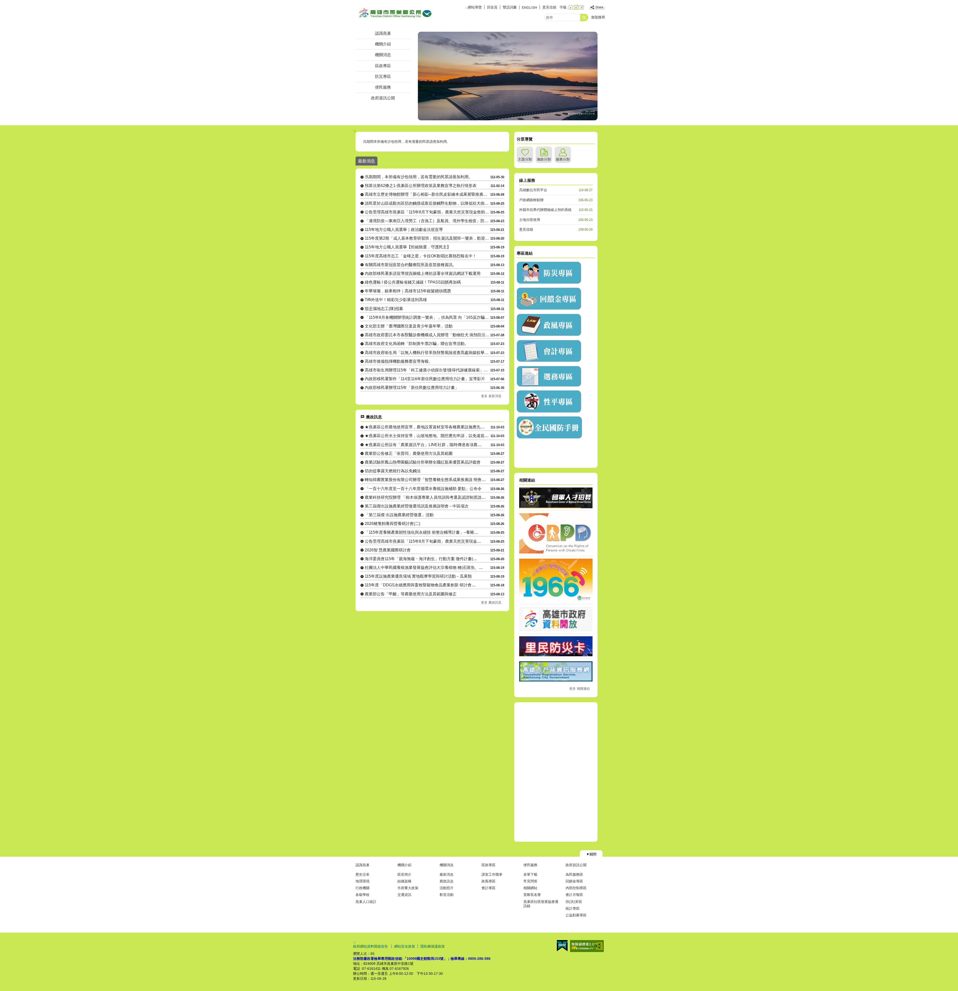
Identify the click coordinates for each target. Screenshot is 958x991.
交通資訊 (404, 895)
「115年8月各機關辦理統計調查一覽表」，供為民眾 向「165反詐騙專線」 (427, 317)
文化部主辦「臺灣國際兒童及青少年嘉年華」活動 (409, 326)
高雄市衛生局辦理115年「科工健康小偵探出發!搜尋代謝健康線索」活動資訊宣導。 (427, 370)
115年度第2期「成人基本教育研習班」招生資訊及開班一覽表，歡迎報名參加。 (427, 238)
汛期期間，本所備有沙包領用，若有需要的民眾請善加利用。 (419, 177)
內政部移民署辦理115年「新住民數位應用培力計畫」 (412, 387)
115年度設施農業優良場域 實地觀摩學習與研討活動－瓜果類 (418, 576)
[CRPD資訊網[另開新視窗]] (556, 552)
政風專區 (488, 881)
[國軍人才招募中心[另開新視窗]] (556, 507)
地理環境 (362, 881)
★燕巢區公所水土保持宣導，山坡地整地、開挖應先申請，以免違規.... (426, 436)
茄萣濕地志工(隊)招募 (384, 309)
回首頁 (492, 7)
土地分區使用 (529, 220)
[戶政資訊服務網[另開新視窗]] (556, 680)
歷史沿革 (362, 874)
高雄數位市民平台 (533, 190)
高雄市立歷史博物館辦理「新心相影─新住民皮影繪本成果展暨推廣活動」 (427, 194)
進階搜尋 (598, 17)
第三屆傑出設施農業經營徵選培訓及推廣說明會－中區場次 (417, 506)
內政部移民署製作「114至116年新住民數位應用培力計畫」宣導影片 (425, 379)
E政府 (562, 945)
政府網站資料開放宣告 (371, 946)
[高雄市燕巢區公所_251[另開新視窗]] (549, 309)
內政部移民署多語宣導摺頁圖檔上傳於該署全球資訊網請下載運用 (422, 273)
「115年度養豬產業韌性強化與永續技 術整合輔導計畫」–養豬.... (421, 532)
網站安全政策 (404, 946)
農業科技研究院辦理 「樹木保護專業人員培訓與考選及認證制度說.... (425, 497)
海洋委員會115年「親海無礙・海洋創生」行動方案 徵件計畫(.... (421, 559)
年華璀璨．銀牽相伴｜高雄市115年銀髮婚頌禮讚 (408, 291)
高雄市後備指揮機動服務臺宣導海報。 (399, 361)
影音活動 (447, 895)
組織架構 (404, 881)
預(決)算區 (574, 902)
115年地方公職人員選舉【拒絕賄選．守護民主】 (408, 247)
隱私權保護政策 (432, 946)
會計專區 (488, 888)
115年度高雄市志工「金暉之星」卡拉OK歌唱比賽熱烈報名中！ (421, 256)
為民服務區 (574, 874)
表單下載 (530, 874)
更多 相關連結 (579, 688)
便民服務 (383, 87)
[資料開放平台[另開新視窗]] (556, 630)
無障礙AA (587, 946)
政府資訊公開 (383, 98)
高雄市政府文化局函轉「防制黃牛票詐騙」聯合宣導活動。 (417, 343)
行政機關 (362, 888)
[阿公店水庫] (508, 76)
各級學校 (362, 895)
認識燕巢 (383, 33)
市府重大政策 (407, 888)
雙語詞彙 (510, 7)
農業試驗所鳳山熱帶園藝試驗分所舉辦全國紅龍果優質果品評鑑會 (422, 462)
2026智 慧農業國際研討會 (388, 550)
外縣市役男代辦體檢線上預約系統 (545, 210)
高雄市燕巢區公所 (395, 13)
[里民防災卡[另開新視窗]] (556, 655)
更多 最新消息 (491, 396)
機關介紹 (383, 44)
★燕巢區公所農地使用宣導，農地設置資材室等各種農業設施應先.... (424, 427)
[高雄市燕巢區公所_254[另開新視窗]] (549, 386)
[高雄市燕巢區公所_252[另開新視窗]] (549, 335)
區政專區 (383, 66)
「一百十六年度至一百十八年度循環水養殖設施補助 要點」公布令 (423, 489)
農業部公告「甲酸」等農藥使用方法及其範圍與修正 (411, 594)
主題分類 (525, 159)
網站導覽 (475, 7)
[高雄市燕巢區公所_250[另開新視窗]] (549, 283)
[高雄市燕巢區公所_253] (549, 361)
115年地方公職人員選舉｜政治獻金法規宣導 (404, 229)
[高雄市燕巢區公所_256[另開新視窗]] (550, 438)
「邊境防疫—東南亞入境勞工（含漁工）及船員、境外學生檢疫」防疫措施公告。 (427, 221)
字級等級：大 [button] (582, 7)
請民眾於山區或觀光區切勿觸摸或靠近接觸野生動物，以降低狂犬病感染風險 (427, 203)
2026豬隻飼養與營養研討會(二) (392, 523)
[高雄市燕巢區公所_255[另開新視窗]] (549, 412)
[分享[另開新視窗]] (597, 7)
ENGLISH (529, 7)
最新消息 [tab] (366, 161)
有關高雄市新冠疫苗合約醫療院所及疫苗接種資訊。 (411, 265)
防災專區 (383, 76)
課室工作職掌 (491, 874)
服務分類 (563, 159)
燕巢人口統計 (366, 902)
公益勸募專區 (576, 915)
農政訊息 (447, 881)
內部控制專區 (576, 888)
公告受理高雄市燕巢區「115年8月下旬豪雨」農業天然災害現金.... (423, 541)
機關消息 (383, 55)
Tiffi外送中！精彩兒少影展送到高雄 (396, 300)
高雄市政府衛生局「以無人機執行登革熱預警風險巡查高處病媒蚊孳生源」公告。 (427, 352)
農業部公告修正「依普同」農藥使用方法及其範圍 (409, 453)
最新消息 (447, 874)
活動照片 (447, 888)
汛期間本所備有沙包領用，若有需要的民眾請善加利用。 (406, 142)
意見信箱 (549, 7)
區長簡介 (404, 874)
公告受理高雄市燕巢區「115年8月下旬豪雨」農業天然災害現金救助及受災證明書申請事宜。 (427, 212)
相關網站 (530, 888)
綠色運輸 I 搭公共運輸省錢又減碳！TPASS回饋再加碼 (413, 282)
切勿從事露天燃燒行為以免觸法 (393, 471)
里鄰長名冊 (532, 895)
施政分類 (544, 159)
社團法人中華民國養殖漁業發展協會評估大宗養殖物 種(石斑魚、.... (424, 567)
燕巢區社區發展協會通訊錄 (540, 904)
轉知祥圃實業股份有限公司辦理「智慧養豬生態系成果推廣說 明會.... (425, 480)
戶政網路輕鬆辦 (531, 200)
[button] (584, 17)
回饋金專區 (574, 881)
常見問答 (530, 881)
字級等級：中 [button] (576, 7)
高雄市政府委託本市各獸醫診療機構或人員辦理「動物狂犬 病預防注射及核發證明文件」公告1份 (427, 335)
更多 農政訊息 (491, 602)
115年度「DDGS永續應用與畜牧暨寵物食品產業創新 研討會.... (420, 585)
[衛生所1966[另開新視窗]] (556, 600)
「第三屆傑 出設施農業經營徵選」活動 (399, 515)
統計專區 (573, 908)
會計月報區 (574, 895)
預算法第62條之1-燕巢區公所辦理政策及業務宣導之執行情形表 (421, 185)
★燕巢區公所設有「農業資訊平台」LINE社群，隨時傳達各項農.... (423, 445)
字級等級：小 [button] (571, 7)
